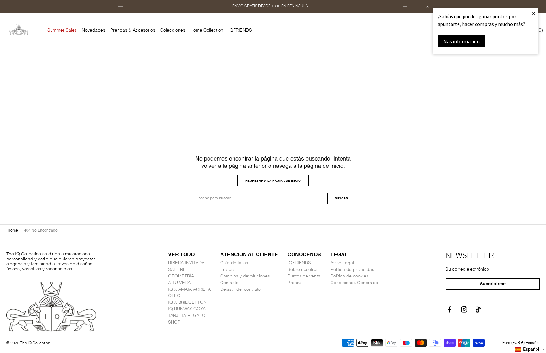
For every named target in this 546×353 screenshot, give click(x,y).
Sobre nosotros (303, 269)
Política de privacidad (353, 269)
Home (13, 231)
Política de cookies (349, 276)
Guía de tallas (234, 263)
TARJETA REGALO (186, 315)
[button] (120, 6)
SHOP (174, 322)
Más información (461, 41)
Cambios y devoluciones (245, 276)
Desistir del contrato (240, 289)
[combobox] (258, 198)
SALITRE (177, 269)
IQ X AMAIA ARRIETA (189, 289)
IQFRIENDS (299, 263)
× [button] (533, 13)
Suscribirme (493, 284)
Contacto (229, 283)
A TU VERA (179, 283)
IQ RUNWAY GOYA (187, 309)
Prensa (295, 283)
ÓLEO (174, 296)
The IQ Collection (35, 343)
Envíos (227, 269)
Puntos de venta (304, 276)
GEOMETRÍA (181, 276)
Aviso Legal (342, 263)
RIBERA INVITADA (186, 263)
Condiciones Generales (354, 283)
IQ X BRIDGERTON (187, 302)
